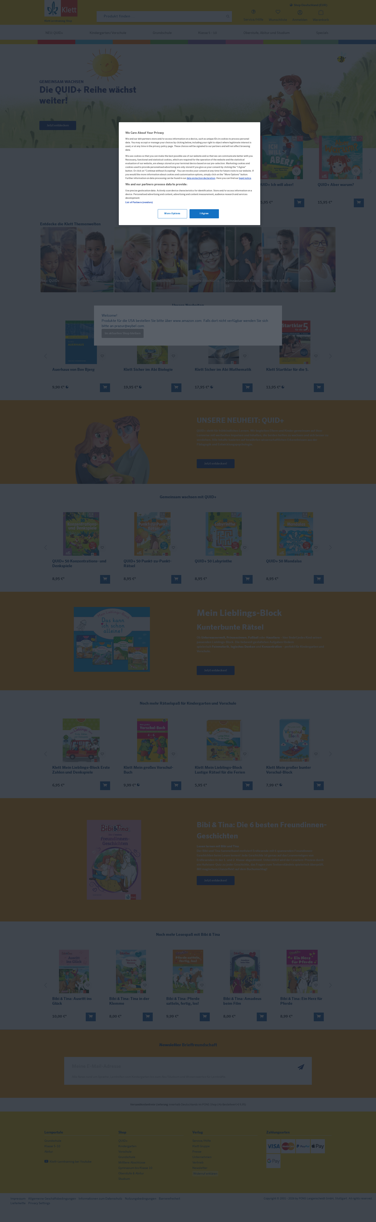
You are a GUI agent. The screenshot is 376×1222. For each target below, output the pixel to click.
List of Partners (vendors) (139, 202)
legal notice (245, 178)
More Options (172, 213)
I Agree (204, 213)
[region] (189, 173)
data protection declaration (201, 178)
